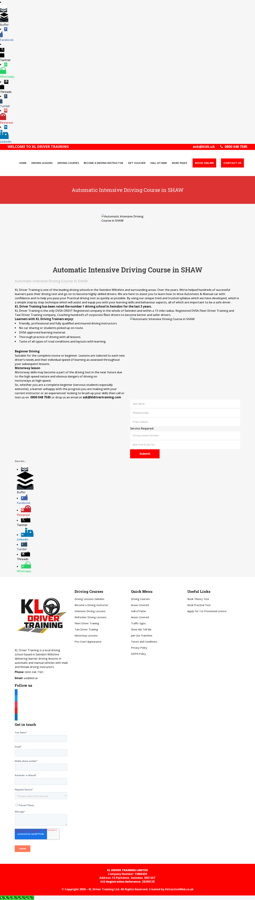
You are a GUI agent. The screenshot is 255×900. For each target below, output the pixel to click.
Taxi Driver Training (86, 629)
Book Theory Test (198, 599)
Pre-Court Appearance (88, 641)
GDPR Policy (138, 653)
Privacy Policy (139, 647)
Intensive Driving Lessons (90, 611)
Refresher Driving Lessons (91, 617)
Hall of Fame (138, 611)
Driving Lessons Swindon (89, 599)
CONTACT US (232, 163)
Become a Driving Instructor (91, 605)
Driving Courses (140, 599)
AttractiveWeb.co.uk (179, 889)
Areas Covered (140, 605)
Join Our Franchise (141, 635)
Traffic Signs (138, 623)
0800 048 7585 (235, 146)
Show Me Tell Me (141, 629)
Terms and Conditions (144, 641)
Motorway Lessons (86, 635)
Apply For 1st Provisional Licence (207, 611)
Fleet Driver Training (87, 623)
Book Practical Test (199, 605)
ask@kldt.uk (204, 146)
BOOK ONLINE (204, 163)
